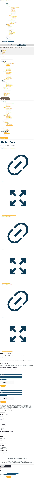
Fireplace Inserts (4, 425)
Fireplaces (3, 424)
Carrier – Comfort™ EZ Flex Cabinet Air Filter (9, 215)
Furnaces (3, 426)
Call (2, 465)
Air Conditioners (4, 427)
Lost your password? (3, 478)
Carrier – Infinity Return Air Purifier (7, 351)
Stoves (3, 428)
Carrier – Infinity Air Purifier (6, 283)
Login (9, 476)
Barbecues (3, 429)
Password (2, 474)
